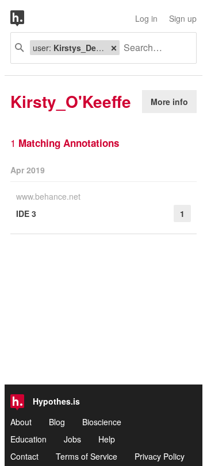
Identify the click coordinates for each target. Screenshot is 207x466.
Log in (146, 18)
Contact (24, 456)
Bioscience (101, 422)
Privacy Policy (160, 456)
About (21, 422)
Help (106, 439)
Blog (57, 422)
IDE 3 (26, 213)
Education (28, 439)
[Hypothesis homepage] (25, 18)
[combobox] (153, 47)
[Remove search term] (114, 47)
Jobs (72, 439)
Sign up (183, 18)
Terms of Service (86, 456)
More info (169, 101)
